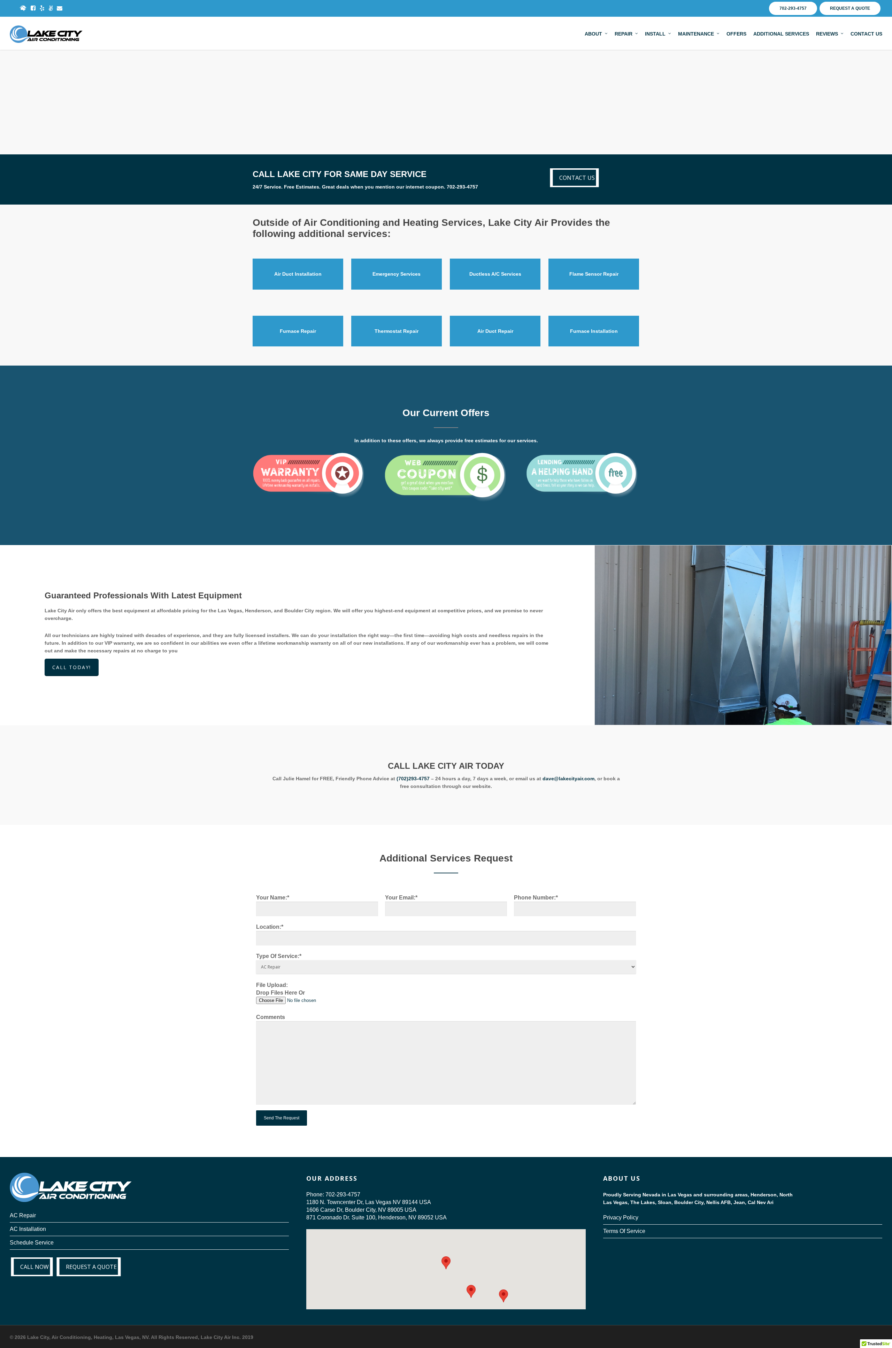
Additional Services (781, 34)
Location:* (269, 927)
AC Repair (23, 1215)
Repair (623, 34)
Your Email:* (401, 898)
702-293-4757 (793, 8)
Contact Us (866, 34)
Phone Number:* (536, 898)
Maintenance (696, 34)
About (593, 34)
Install (655, 34)
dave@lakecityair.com (568, 778)
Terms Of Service (624, 1231)
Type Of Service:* (278, 956)
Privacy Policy (620, 1217)
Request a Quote (850, 8)
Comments (270, 1017)
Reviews (827, 34)
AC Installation (28, 1229)
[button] (471, 1291)
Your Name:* (272, 898)
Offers (736, 34)
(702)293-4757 (413, 778)
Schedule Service (32, 1243)
